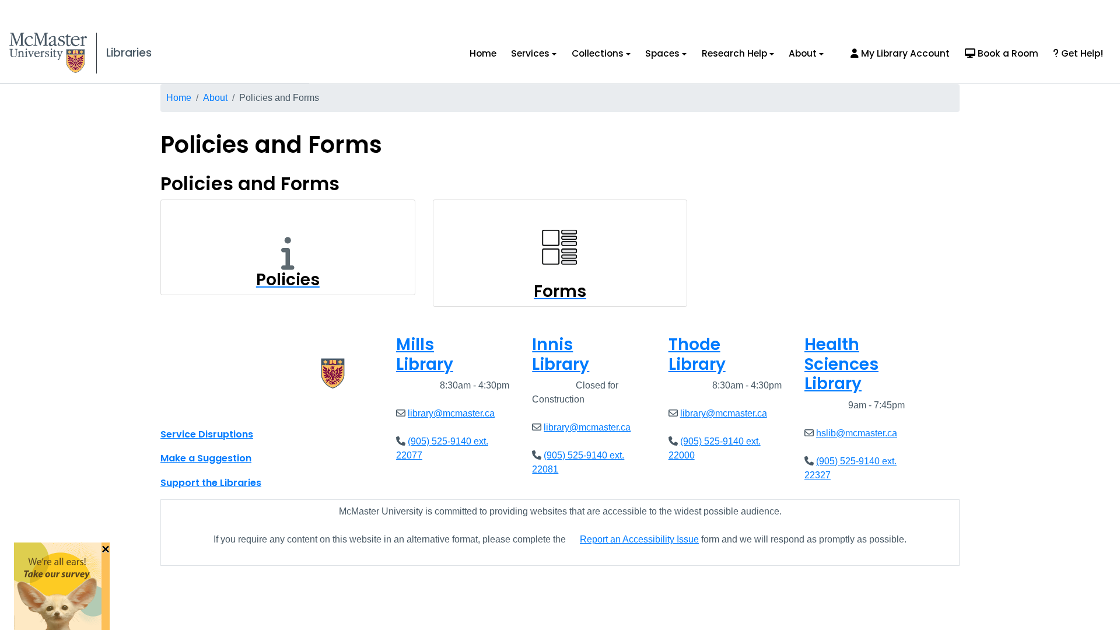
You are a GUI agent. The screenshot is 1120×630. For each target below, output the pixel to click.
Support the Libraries (210, 482)
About (803, 53)
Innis (560, 354)
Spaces (662, 53)
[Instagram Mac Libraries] (199, 408)
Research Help (734, 53)
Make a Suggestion (205, 458)
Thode (697, 354)
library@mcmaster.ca (451, 413)
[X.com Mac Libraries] (184, 408)
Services (530, 53)
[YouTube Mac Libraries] (214, 408)
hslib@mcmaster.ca (856, 433)
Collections (598, 53)
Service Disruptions (206, 434)
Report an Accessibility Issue (639, 539)
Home (483, 53)
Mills (424, 354)
